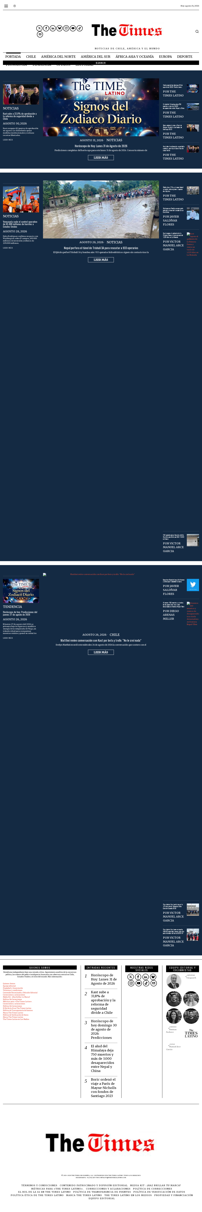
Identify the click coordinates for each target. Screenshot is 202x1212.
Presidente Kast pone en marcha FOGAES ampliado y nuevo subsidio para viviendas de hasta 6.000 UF (173, 931)
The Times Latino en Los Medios (16, 1019)
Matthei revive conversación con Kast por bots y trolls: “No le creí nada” (101, 640)
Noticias (114, 140)
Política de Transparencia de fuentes (18, 1010)
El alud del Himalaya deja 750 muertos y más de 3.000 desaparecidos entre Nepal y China (173, 106)
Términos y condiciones (12, 990)
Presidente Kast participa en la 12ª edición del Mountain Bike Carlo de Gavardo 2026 (173, 906)
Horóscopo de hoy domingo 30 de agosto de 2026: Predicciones (173, 86)
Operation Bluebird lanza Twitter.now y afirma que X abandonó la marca (173, 581)
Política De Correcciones (12, 999)
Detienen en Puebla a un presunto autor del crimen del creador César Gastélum (173, 210)
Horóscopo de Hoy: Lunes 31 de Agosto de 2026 (101, 146)
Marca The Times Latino (13, 1013)
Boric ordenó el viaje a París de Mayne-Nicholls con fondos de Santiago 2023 (172, 127)
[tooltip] (39, 28)
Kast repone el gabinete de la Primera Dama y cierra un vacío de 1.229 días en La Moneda (173, 235)
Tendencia (12, 607)
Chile (115, 635)
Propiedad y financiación (13, 988)
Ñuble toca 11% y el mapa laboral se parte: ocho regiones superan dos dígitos (173, 189)
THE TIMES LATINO (173, 93)
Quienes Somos (9, 984)
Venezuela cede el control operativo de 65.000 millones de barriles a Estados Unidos (20, 224)
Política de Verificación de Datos (15, 1015)
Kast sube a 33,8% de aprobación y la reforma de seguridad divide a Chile (20, 116)
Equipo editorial (9, 986)
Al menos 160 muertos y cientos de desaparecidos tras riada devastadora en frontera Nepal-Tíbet (173, 605)
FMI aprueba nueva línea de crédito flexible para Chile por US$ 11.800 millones (173, 537)
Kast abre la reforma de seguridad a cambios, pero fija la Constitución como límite (173, 148)
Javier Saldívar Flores (171, 220)
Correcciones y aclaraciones (14, 995)
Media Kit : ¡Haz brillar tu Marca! (16, 997)
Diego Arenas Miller (171, 614)
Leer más (101, 157)
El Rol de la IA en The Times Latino (17, 1008)
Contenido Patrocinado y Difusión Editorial (20, 993)
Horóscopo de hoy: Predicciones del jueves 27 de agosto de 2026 (20, 613)
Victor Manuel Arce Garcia (173, 245)
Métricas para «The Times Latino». (17, 1002)
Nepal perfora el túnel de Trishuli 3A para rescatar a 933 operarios (101, 248)
